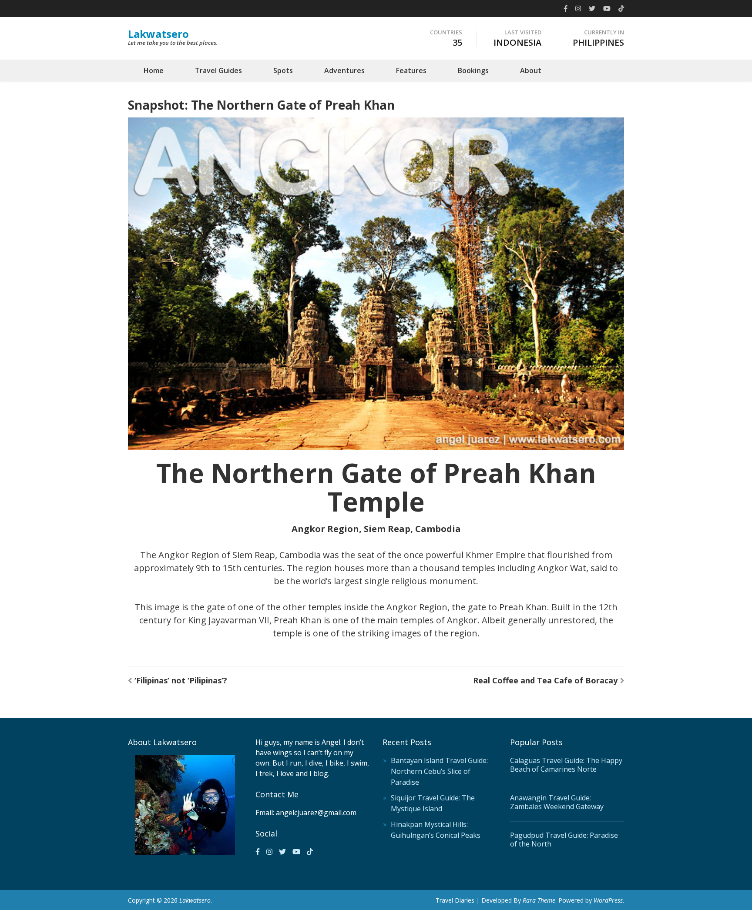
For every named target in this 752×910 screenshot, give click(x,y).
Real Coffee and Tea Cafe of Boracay (545, 680)
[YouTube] (607, 8)
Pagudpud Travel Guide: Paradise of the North (564, 839)
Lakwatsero (158, 34)
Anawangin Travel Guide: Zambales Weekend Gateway (557, 802)
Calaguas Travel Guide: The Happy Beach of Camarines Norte (566, 765)
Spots (283, 70)
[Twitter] (592, 8)
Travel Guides (218, 70)
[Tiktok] (621, 8)
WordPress (608, 900)
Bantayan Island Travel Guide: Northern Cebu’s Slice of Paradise (439, 771)
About (530, 70)
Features (411, 70)
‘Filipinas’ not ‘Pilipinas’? (180, 680)
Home (154, 70)
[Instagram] (578, 8)
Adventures (344, 70)
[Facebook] (565, 8)
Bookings (473, 70)
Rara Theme (539, 900)
